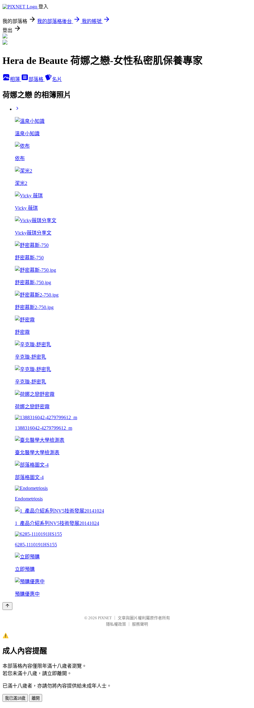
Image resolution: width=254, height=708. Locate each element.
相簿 (15, 79)
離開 (36, 698)
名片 (57, 79)
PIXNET (105, 618)
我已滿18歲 (15, 698)
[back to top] (7, 606)
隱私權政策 (116, 624)
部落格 (36, 79)
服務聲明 (140, 624)
